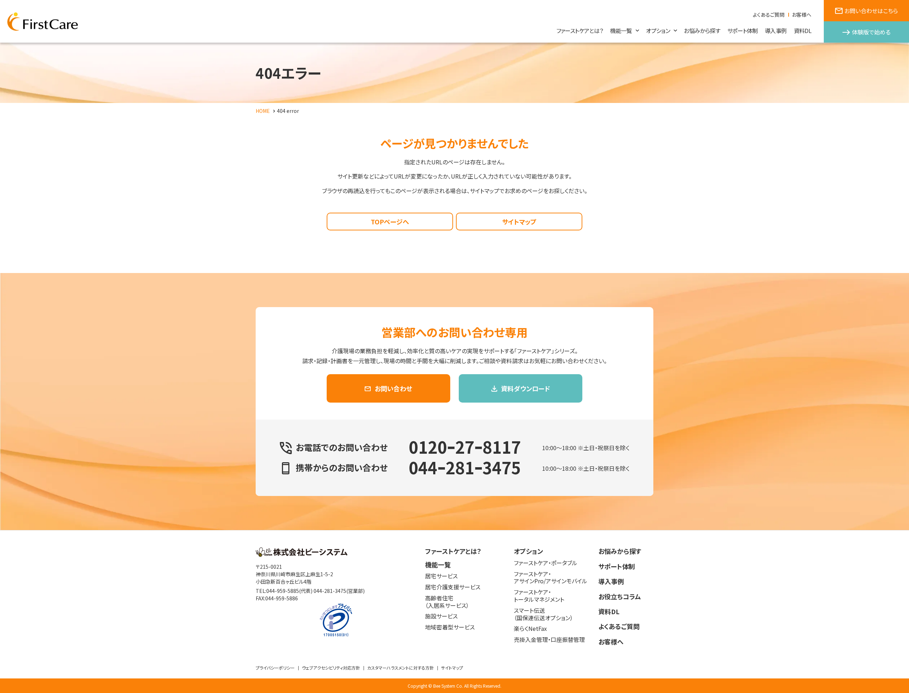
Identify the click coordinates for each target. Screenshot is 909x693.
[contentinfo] (454, 611)
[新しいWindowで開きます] (302, 554)
